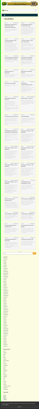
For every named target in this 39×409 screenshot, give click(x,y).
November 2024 (5, 292)
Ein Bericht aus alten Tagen (10, 83)
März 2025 (5, 285)
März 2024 (5, 304)
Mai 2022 (4, 339)
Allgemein (5, 352)
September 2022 (5, 333)
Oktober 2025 (5, 274)
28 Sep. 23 (6, 180)
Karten (4, 368)
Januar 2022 (5, 346)
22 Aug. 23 (22, 223)
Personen (4, 381)
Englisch (4, 396)
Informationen (5, 365)
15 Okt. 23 (22, 114)
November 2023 (5, 311)
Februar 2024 (5, 306)
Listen (4, 373)
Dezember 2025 (5, 271)
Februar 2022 (5, 344)
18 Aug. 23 (22, 237)
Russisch (4, 397)
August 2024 (5, 296)
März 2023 (5, 323)
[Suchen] (34, 253)
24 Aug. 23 (6, 223)
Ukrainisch (5, 398)
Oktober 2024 (5, 293)
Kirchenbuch (5, 370)
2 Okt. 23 (22, 146)
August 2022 (5, 334)
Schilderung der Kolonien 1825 (27, 239)
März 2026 (5, 266)
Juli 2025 (4, 279)
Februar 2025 (5, 287)
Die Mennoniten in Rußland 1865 (27, 213)
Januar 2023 (5, 327)
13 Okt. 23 (6, 129)
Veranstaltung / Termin (6, 385)
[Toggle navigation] (35, 10)
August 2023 (5, 315)
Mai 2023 (4, 320)
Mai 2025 (4, 282)
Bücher (4, 357)
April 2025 (5, 284)
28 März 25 (22, 22)
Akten (4, 351)
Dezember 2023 (5, 309)
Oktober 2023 (5, 312)
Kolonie (4, 371)
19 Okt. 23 (6, 114)
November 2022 (5, 330)
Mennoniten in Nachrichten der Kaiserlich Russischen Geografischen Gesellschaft (11, 26)
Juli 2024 (4, 298)
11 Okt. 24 (6, 81)
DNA (4, 362)
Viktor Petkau (16, 22)
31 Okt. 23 (22, 96)
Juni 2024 (4, 300)
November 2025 (5, 273)
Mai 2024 (4, 301)
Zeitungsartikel (5, 389)
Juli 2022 (4, 336)
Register (4, 382)
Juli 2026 (4, 260)
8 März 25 (6, 38)
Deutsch (4, 395)
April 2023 (5, 322)
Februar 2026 (5, 268)
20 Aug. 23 (6, 237)
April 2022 (5, 341)
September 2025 (5, 276)
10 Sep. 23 (22, 180)
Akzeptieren (19, 406)
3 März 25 (22, 38)
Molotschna (5, 376)
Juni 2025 (4, 281)
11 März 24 (22, 81)
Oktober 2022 (5, 331)
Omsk (4, 377)
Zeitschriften (5, 387)
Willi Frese (16, 38)
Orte (4, 379)
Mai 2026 (4, 263)
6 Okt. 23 (22, 129)
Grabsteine (5, 363)
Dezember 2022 (5, 328)
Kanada (4, 366)
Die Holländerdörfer (25, 116)
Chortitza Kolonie (6, 360)
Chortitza (4, 358)
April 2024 (5, 303)
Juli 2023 (4, 317)
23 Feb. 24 (6, 96)
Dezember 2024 (5, 290)
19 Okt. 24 (22, 55)
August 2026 (5, 258)
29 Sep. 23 (22, 163)
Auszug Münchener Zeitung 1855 (11, 213)
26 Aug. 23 (22, 212)
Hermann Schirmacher (31, 96)
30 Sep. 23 (6, 163)
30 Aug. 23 (6, 212)
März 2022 (5, 342)
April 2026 (5, 265)
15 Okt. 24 (6, 69)
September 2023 (5, 314)
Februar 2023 (5, 325)
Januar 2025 (5, 288)
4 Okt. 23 (6, 146)
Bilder (4, 354)
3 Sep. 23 (6, 197)
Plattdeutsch (5, 399)
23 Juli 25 (6, 22)
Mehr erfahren (6, 404)
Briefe (4, 355)
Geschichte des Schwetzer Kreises (11, 116)
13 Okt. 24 (22, 69)
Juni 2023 (4, 319)
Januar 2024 (5, 308)
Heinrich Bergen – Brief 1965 (27, 98)
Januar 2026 (5, 269)
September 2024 (5, 295)
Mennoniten (5, 374)
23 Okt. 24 (6, 55)
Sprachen (4, 384)
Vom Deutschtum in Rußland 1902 (28, 198)
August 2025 (5, 277)
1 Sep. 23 (22, 197)
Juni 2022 (4, 338)
